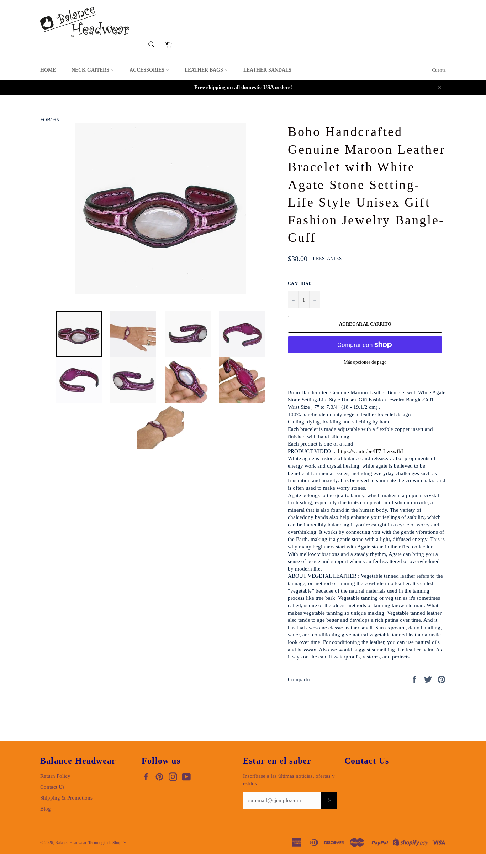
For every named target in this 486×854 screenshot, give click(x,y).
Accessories (148, 70)
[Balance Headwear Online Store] (84, 22)
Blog (45, 809)
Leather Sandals (267, 70)
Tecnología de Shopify (107, 842)
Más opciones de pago (365, 362)
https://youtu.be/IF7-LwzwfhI (370, 451)
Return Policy (55, 776)
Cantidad (300, 283)
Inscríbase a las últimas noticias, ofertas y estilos (289, 779)
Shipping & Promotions (66, 798)
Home (48, 70)
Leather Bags (204, 70)
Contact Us (52, 787)
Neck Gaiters (91, 70)
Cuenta (439, 70)
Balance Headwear (70, 842)
